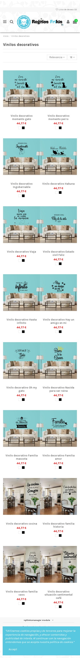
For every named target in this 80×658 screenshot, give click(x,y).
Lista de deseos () (67, 9)
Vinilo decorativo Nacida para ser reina (58, 389)
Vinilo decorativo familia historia (58, 525)
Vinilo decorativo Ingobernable (22, 185)
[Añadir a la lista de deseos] (16, 111)
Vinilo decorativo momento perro (59, 117)
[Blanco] (19, 127)
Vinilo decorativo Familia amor (58, 457)
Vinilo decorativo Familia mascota (22, 457)
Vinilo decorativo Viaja (21, 251)
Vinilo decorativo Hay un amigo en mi (58, 321)
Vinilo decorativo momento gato (22, 117)
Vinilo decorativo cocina (21, 523)
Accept (13, 649)
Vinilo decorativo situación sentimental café (59, 594)
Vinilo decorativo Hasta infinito (22, 321)
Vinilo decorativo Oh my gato (21, 389)
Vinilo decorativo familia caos (22, 593)
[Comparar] (21, 111)
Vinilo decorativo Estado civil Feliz (58, 253)
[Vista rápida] (27, 111)
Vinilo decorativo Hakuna (58, 183)
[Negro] (23, 127)
